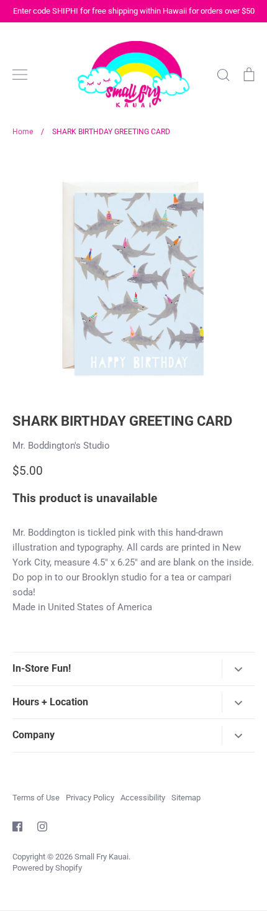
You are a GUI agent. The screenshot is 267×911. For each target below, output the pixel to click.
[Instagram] (42, 826)
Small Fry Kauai (102, 856)
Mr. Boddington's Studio (61, 445)
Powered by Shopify (47, 867)
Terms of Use (36, 797)
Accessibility (142, 797)
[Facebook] (17, 826)
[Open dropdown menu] (238, 669)
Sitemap (186, 797)
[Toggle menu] (20, 75)
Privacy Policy (90, 797)
